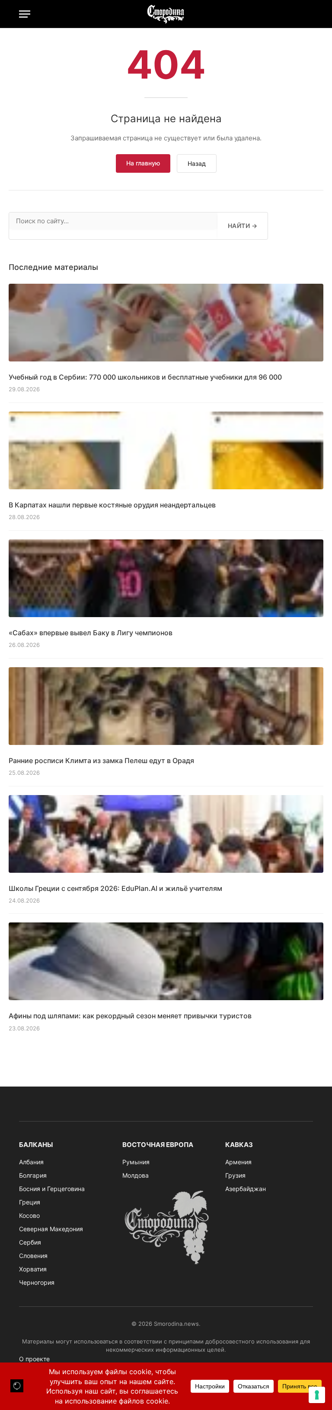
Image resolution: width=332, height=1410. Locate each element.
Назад (197, 163)
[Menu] (24, 14)
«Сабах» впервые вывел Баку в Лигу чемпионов (90, 632)
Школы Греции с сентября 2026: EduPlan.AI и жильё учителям (115, 888)
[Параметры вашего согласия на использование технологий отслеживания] (317, 1395)
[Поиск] (309, 14)
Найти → (242, 225)
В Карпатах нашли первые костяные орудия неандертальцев (112, 505)
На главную (143, 163)
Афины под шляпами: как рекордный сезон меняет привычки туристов (130, 1015)
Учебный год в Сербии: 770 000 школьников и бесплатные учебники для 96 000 (145, 377)
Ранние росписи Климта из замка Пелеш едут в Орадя (101, 760)
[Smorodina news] (166, 14)
